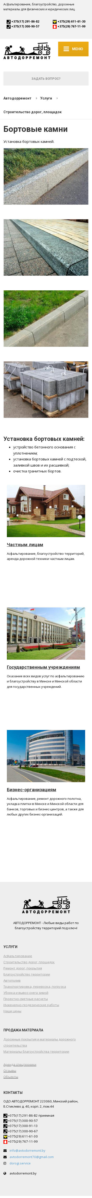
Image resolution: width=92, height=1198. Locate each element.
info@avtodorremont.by (27, 1150)
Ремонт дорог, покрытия (22, 968)
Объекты (10, 1076)
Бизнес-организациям (31, 789)
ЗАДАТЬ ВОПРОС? (46, 78)
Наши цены (12, 1011)
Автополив (12, 980)
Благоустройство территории (26, 974)
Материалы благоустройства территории (36, 1051)
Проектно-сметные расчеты (25, 999)
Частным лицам (25, 544)
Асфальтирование (17, 956)
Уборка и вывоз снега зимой (25, 992)
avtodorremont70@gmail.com (32, 1157)
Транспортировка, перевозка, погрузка (34, 986)
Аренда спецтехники (19, 1064)
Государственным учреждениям (43, 667)
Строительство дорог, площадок (29, 962)
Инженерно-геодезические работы (31, 1005)
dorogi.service (20, 1163)
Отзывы (9, 1070)
